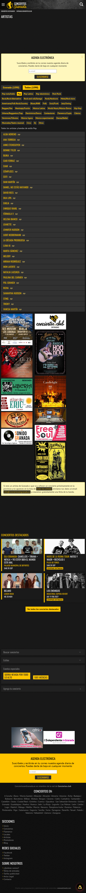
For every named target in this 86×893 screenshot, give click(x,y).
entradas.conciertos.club (24, 11)
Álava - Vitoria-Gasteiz (23, 796)
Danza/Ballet (62, 118)
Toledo (80, 810)
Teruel (72, 810)
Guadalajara (16, 804)
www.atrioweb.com (64, 888)
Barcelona (18, 798)
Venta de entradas (11, 871)
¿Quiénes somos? (11, 868)
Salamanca (23, 810)
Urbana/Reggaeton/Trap (12, 113)
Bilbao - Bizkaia (31, 798)
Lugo (7, 807)
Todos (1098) (31, 87)
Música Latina (39, 108)
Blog (6, 843)
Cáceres (50, 798)
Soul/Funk (53, 103)
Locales (7, 834)
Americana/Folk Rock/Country (15, 103)
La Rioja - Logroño (51, 804)
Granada (5, 804)
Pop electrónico (42, 94)
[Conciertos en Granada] (17, 5)
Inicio (6, 826)
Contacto (7, 879)
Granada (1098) (11, 87)
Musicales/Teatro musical (13, 123)
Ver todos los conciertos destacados (43, 609)
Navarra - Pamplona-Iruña (52, 807)
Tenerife (65, 810)
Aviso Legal (9, 876)
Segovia (33, 810)
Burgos (42, 798)
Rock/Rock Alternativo (11, 98)
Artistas (7, 837)
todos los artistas (44, 488)
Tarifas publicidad (11, 873)
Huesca (33, 804)
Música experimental (45, 118)
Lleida (80, 804)
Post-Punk (56, 94)
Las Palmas (65, 804)
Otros (41, 123)
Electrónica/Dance (33, 113)
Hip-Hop (77, 108)
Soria (48, 810)
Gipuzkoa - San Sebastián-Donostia (61, 801)
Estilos (6, 660)
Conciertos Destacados (8, 11)
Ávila (70, 796)
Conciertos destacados (15, 535)
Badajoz (77, 796)
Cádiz (57, 798)
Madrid (14, 807)
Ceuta (13, 801)
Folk (45, 103)
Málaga (21, 807)
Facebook (8, 852)
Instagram (8, 858)
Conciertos (8, 828)
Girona (81, 801)
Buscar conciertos (11, 652)
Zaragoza (56, 813)
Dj (35, 123)
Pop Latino (28, 94)
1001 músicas (40, 677)
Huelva (26, 804)
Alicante (46, 796)
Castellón (5, 801)
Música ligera (27, 118)
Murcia (36, 807)
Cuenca (41, 801)
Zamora (47, 813)
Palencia (76, 807)
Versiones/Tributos (10, 118)
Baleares (8, 798)
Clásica (77, 113)
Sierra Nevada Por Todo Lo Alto (16, 676)
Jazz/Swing (66, 103)
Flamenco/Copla (64, 113)
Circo (29, 123)
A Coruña (8, 796)
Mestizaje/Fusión (22, 108)
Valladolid (38, 813)
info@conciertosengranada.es (17, 492)
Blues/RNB (35, 103)
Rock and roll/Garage (33, 98)
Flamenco (8, 831)
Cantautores (49, 113)
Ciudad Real (22, 801)
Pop (19, 94)
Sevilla (41, 810)
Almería (54, 796)
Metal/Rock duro (68, 98)
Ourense (68, 807)
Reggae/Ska (7, 108)
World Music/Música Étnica (59, 108)
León (74, 804)
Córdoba (33, 801)
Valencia (29, 813)
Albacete (37, 796)
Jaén (40, 804)
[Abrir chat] (80, 887)
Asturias (63, 796)
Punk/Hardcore (51, 98)
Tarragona (56, 810)
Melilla (29, 807)
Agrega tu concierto (12, 688)
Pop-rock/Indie (8, 94)
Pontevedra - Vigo (9, 810)
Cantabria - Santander (70, 798)
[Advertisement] (43, 36)
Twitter (7, 855)
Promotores (9, 840)
